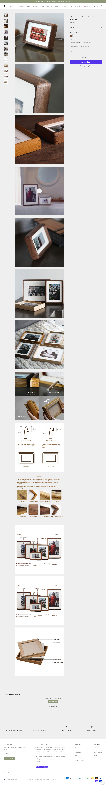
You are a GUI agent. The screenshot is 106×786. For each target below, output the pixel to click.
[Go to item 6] (6, 43)
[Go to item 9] (6, 60)
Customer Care (75, 6)
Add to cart (85, 57)
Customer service (98, 752)
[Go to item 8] (6, 54)
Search (95, 755)
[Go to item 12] (6, 76)
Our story (77, 747)
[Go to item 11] (6, 71)
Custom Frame (32, 6)
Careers (76, 755)
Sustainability (78, 752)
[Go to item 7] (6, 49)
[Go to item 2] (6, 21)
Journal (64, 6)
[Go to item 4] (6, 32)
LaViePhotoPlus (75, 14)
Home (11, 6)
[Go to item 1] (6, 15)
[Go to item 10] (6, 65)
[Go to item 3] (6, 26)
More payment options (85, 66)
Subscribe (9, 758)
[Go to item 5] (6, 37)
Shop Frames (20, 6)
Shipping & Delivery (79, 760)
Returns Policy (78, 757)
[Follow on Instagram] (4, 773)
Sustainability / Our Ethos (49, 6)
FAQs (95, 747)
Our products (78, 750)
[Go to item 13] (6, 82)
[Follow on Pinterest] (8, 773)
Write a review (53, 701)
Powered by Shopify (50, 779)
